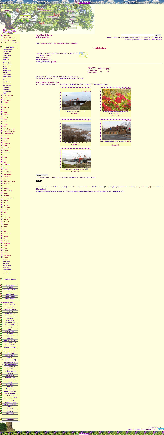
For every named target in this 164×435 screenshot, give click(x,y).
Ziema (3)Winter (108, 69)
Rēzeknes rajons (7, 91)
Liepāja (5, 78)
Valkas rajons (6, 267)
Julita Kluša (88, 91)
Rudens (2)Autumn (101, 69)
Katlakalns (74, 43)
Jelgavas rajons (7, 70)
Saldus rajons (6, 261)
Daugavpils (6, 59)
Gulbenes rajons (7, 64)
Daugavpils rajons (7, 61)
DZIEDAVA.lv (84, 3)
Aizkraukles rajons (7, 49)
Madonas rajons (7, 85)
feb (108, 71)
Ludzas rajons (6, 83)
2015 (81, 111)
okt (101, 71)
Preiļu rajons (6, 89)
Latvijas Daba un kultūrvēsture (44, 36)
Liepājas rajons (7, 80)
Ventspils (5, 271)
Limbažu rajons (7, 82)
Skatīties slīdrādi (41, 82)
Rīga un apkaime (46, 43)
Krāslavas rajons (7, 74)
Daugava (47, 55)
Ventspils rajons (7, 273)
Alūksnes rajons (7, 51)
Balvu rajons (6, 53)
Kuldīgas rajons (7, 76)
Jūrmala (5, 72)
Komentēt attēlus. (53, 82)
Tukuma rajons (7, 265)
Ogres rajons (6, 87)
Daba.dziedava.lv (11, 42)
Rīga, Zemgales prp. (63, 43)
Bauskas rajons (7, 55)
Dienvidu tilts (44, 57)
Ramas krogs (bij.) (46, 59)
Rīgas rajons (6, 259)
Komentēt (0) (75, 113)
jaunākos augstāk (92, 72)
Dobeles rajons (6, 63)
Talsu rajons (6, 263)
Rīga (4, 93)
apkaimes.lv (54, 62)
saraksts (10, 37)
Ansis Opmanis (127, 88)
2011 (117, 114)
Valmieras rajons (7, 269)
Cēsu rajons (6, 57)
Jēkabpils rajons (7, 66)
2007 (83, 169)
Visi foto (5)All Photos (92, 69)
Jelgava (5, 68)
